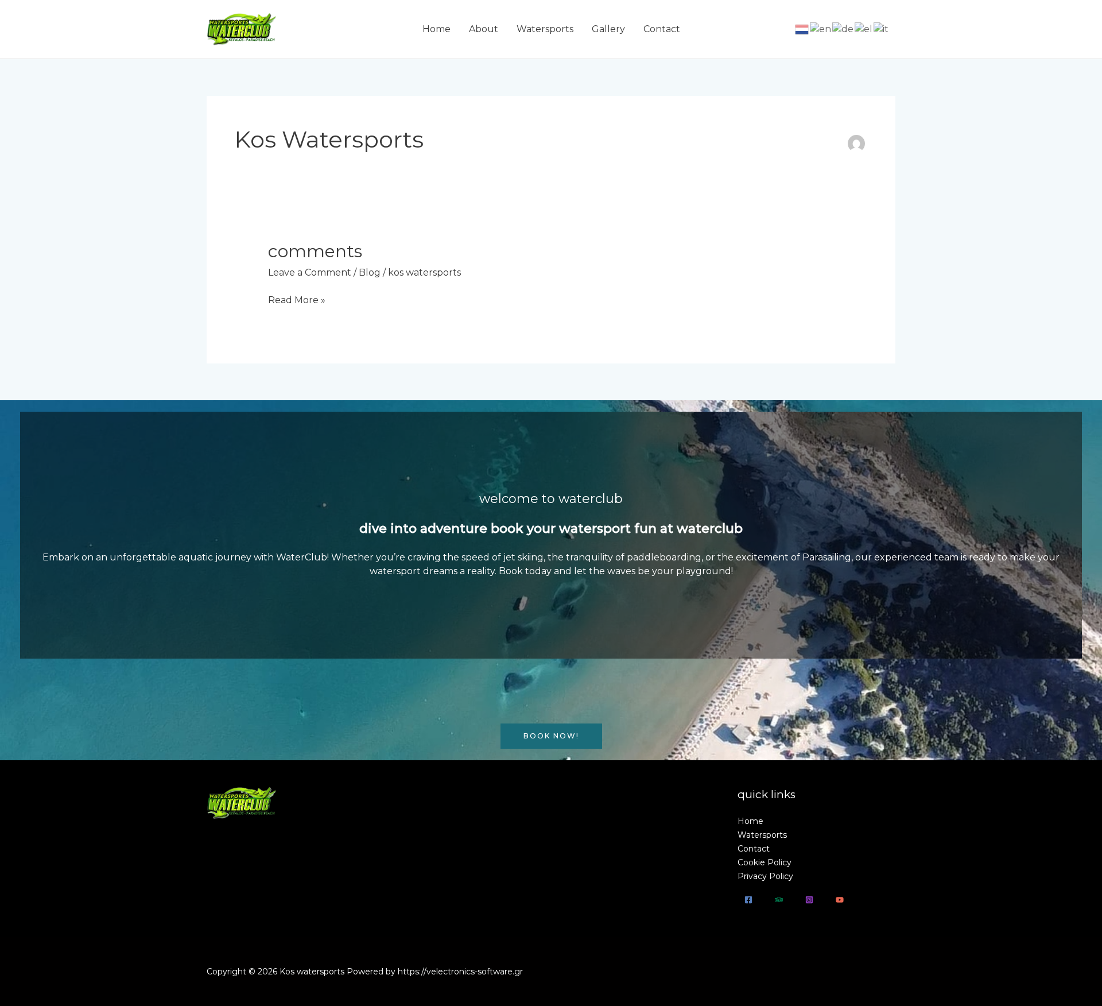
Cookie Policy (764, 862)
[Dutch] (802, 29)
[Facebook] (748, 900)
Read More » (296, 299)
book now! (551, 736)
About (483, 29)
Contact (661, 29)
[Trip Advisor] (779, 900)
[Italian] (882, 29)
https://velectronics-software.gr (460, 971)
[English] (821, 29)
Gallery (608, 29)
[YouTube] (840, 900)
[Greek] (864, 29)
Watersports (545, 29)
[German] (843, 29)
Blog (370, 272)
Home (436, 29)
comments (315, 251)
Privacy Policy (765, 876)
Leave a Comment (309, 272)
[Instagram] (809, 900)
